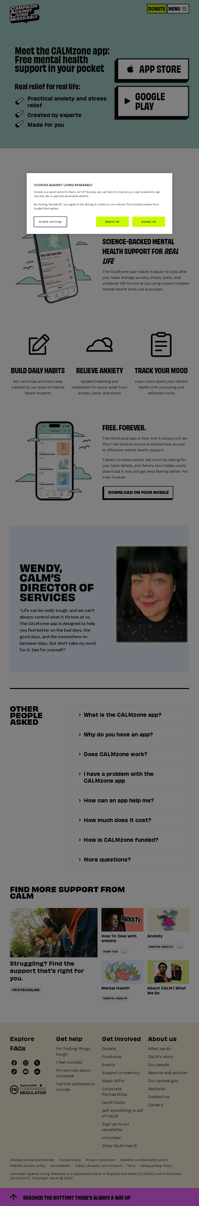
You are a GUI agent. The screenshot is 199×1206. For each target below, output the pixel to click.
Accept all (148, 222)
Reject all (112, 222)
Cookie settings (50, 222)
